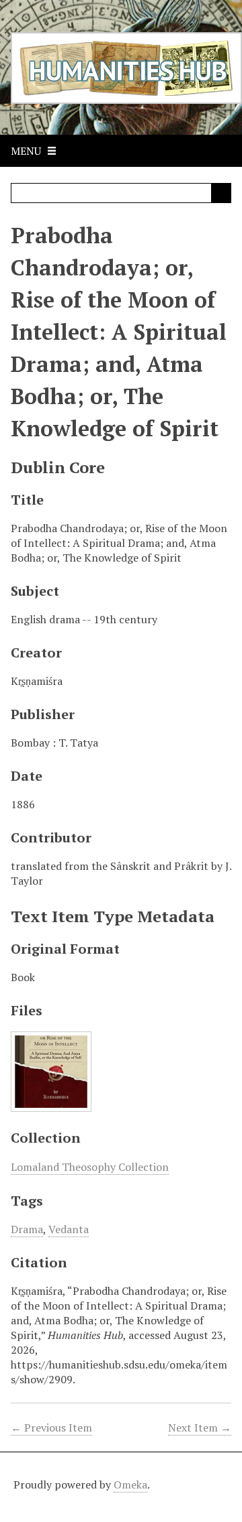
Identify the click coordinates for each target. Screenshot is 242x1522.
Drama (27, 1229)
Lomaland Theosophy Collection (90, 1166)
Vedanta (68, 1229)
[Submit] (221, 193)
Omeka (130, 1484)
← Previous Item (51, 1427)
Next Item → (199, 1427)
